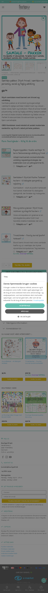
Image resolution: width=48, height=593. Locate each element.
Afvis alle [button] (25, 311)
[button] (24, 316)
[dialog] (24, 296)
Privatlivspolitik (38, 300)
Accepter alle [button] (24, 306)
